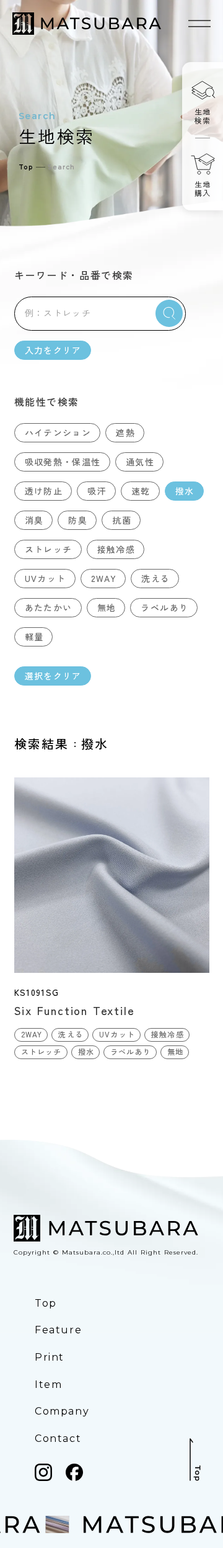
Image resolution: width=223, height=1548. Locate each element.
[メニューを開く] (199, 23)
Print (49, 1357)
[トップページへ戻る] (86, 23)
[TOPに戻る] (195, 1459)
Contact (58, 1438)
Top (26, 167)
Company (62, 1411)
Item (48, 1384)
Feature (58, 1330)
